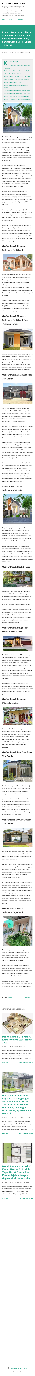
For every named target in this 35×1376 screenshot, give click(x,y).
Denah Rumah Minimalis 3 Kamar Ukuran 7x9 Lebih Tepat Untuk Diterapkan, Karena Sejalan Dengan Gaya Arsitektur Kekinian (17, 1172)
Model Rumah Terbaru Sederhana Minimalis (16, 79)
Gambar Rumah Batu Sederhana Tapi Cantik (17, 93)
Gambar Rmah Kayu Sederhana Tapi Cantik (16, 96)
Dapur (11, 20)
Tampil (15, 62)
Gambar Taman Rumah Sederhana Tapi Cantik (17, 99)
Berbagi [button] (28, 997)
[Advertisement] (17, 1282)
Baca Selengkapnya (26, 1063)
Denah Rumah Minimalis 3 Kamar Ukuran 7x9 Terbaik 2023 (17, 1039)
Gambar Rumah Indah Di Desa (12, 82)
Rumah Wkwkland (13, 3)
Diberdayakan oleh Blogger (19, 1368)
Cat (3, 20)
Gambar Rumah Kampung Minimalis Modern (17, 90)
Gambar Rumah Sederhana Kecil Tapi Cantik (17, 76)
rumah (9, 997)
